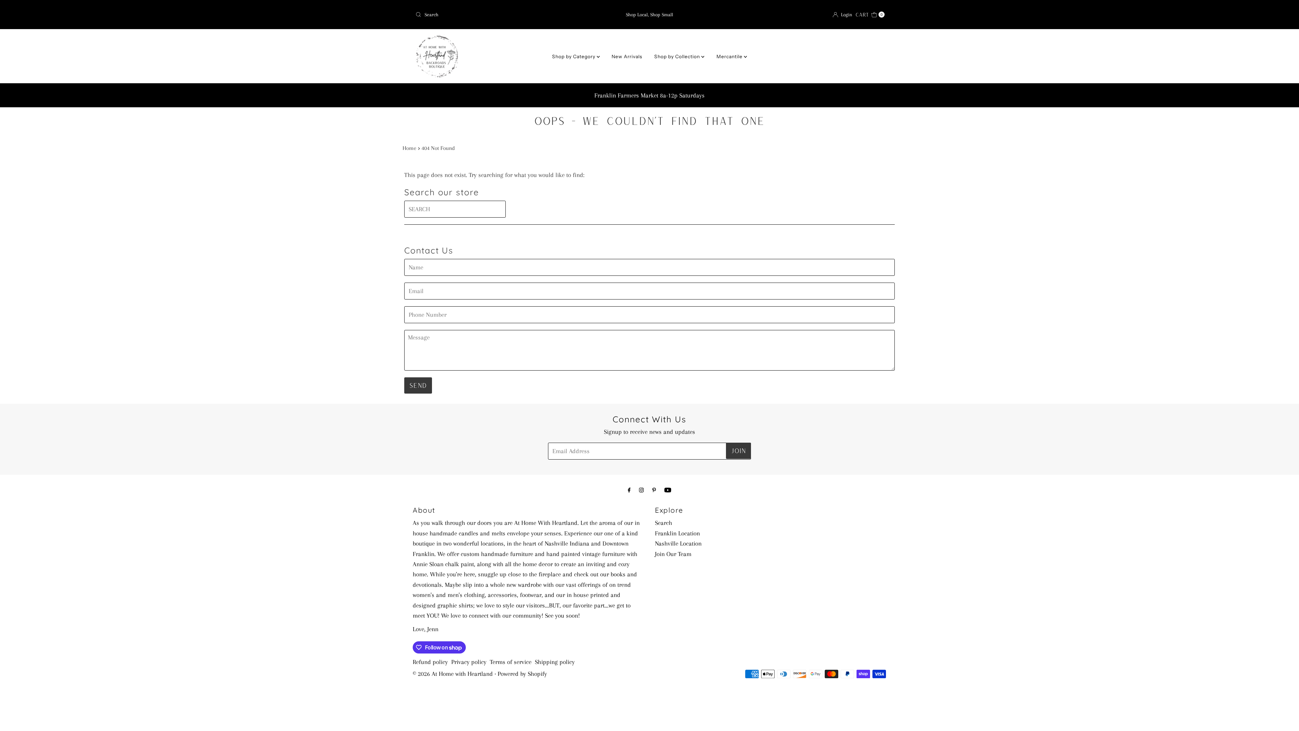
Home (409, 148)
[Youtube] (667, 490)
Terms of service (510, 662)
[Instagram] (641, 490)
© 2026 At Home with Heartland (453, 673)
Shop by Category (574, 56)
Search (663, 522)
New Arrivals (627, 56)
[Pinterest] (654, 490)
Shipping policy (555, 662)
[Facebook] (629, 490)
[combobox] (490, 14)
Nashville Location (678, 543)
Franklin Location (677, 533)
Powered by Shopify (522, 673)
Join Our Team (673, 554)
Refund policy (430, 662)
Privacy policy (468, 662)
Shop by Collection (677, 56)
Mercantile (730, 56)
